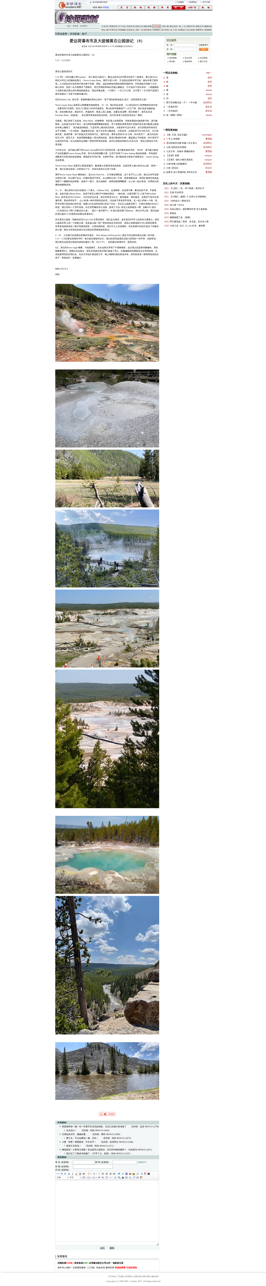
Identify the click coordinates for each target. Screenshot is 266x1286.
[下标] (102, 1177)
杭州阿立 (84, 26)
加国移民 (156, 30)
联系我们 (193, 2)
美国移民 (208, 30)
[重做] (65, 1173)
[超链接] (122, 1173)
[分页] (126, 1177)
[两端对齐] (113, 1173)
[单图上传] (130, 1173)
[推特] (119, 1173)
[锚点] (130, 1177)
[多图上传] (133, 1173)
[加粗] (68, 1173)
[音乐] (137, 1173)
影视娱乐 (182, 30)
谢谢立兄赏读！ (73, 1146)
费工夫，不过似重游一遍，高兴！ (82, 1138)
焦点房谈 (191, 30)
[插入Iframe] (141, 1173)
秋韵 (90, 46)
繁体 (100, 7)
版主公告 (203, 61)
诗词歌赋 (156, 26)
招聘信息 (138, 1276)
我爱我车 (199, 30)
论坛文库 (188, 58)
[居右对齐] (110, 1173)
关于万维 (206, 2)
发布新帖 (173, 58)
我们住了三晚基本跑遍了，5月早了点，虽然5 (87, 1153)
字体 (59, 1177)
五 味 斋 (104, 26)
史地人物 (104, 30)
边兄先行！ (71, 1130)
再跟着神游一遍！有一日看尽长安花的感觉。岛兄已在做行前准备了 (94, 1126)
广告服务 (180, 2)
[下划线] (76, 1173)
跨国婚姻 (122, 30)
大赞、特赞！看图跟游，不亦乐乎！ (79, 1142)
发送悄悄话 (128, 46)
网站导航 (146, 1276)
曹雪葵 (75, 26)
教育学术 (191, 26)
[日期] (144, 1173)
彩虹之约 (139, 26)
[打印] (122, 1177)
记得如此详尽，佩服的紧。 (75, 1134)
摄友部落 (147, 26)
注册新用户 (142, 1162)
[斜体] (72, 1173)
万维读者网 (61, 33)
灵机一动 (139, 30)
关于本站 (112, 1276)
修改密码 (188, 61)
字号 (71, 1177)
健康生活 (208, 26)
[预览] (119, 1177)
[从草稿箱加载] (141, 1177)
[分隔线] (110, 1177)
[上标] (99, 1177)
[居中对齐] (106, 1173)
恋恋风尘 (130, 30)
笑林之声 (199, 26)
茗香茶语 (113, 26)
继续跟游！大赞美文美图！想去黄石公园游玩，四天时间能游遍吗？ (94, 1150)
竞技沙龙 (130, 26)
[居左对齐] (102, 1173)
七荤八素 (165, 26)
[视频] (126, 1173)
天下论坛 (122, 26)
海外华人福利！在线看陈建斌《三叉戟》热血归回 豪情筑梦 (97, 1267)
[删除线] (83, 1173)
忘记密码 (203, 58)
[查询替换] (148, 1173)
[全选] (115, 1177)
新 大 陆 (173, 30)
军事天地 (113, 30)
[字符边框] (79, 1173)
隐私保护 (155, 1276)
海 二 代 (182, 26)
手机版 (106, 7)
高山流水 (173, 26)
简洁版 (172, 61)
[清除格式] (133, 1177)
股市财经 (147, 30)
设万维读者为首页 (100, 2)
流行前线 (165, 30)
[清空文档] (99, 1173)
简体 (95, 7)
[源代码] (57, 1173)
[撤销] (61, 1173)
